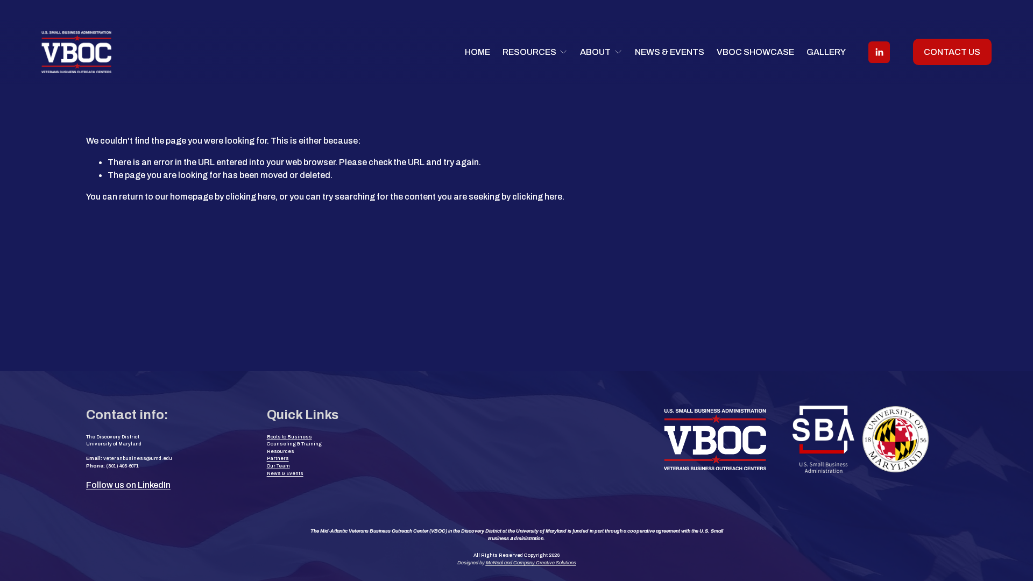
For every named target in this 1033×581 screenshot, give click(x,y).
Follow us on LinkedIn (128, 485)
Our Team (278, 466)
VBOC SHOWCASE (755, 51)
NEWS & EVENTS (669, 51)
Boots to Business (289, 437)
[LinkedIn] (879, 52)
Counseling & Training (294, 444)
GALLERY (826, 51)
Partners (278, 458)
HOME (477, 51)
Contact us (952, 51)
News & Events (285, 473)
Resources (280, 451)
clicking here (250, 196)
